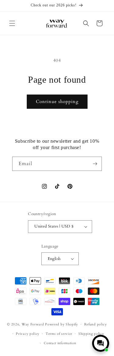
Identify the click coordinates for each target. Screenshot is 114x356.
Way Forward (33, 324)
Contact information (60, 343)
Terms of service (59, 333)
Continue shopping (57, 101)
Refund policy (95, 324)
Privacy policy (28, 333)
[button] (12, 23)
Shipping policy (91, 333)
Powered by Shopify (61, 324)
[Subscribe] (95, 164)
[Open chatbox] (100, 343)
